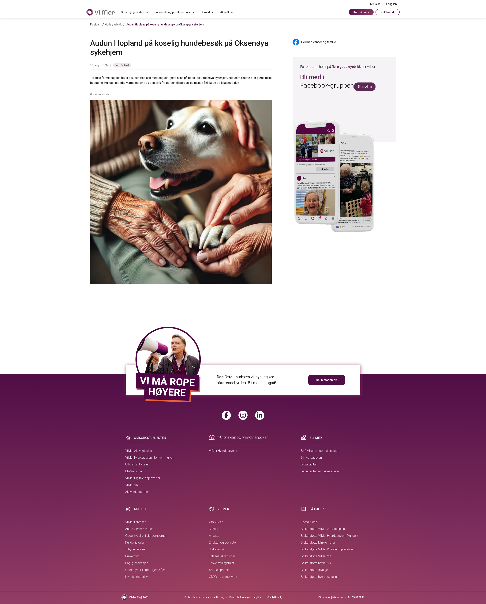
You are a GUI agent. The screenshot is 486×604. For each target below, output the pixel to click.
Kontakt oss (361, 12)
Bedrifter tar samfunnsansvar (320, 471)
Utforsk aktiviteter (137, 464)
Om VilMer (216, 522)
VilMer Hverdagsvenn (223, 451)
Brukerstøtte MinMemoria (318, 542)
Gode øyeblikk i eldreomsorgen (146, 535)
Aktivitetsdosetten (137, 492)
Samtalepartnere (220, 570)
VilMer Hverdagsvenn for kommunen (149, 457)
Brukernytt (132, 556)
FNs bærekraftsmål (222, 556)
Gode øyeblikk (122, 65)
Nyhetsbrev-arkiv (136, 577)
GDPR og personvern (223, 577)
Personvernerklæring (213, 597)
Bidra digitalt (309, 464)
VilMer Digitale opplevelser (142, 478)
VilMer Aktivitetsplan (138, 451)
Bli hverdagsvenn (312, 457)
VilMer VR (131, 485)
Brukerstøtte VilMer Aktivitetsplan (323, 529)
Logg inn (391, 4)
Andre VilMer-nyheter (139, 529)
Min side (375, 4)
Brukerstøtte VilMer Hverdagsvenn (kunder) (329, 535)
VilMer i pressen (135, 522)
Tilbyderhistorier (135, 549)
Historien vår (217, 549)
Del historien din (327, 380)
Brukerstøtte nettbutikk (316, 563)
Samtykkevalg (274, 597)
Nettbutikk (387, 12)
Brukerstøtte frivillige (314, 570)
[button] (134, 12)
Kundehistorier (134, 542)
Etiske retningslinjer (221, 563)
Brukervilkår (191, 597)
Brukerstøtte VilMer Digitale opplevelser (327, 549)
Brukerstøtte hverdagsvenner (320, 577)
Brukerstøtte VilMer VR (316, 556)
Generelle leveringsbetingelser (245, 597)
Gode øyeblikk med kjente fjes (145, 570)
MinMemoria (133, 471)
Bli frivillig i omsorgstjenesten (320, 451)
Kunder (213, 529)
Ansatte (214, 535)
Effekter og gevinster (223, 542)
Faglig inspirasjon (136, 563)
